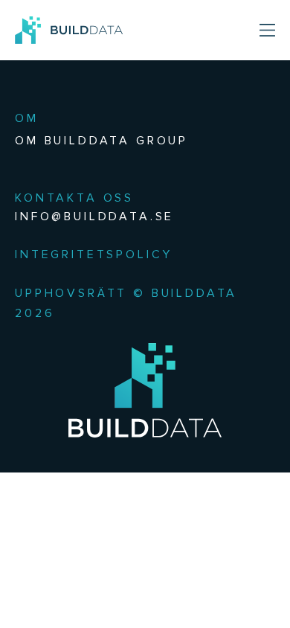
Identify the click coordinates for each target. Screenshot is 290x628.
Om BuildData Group (101, 140)
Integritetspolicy (94, 254)
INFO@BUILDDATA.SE (94, 216)
